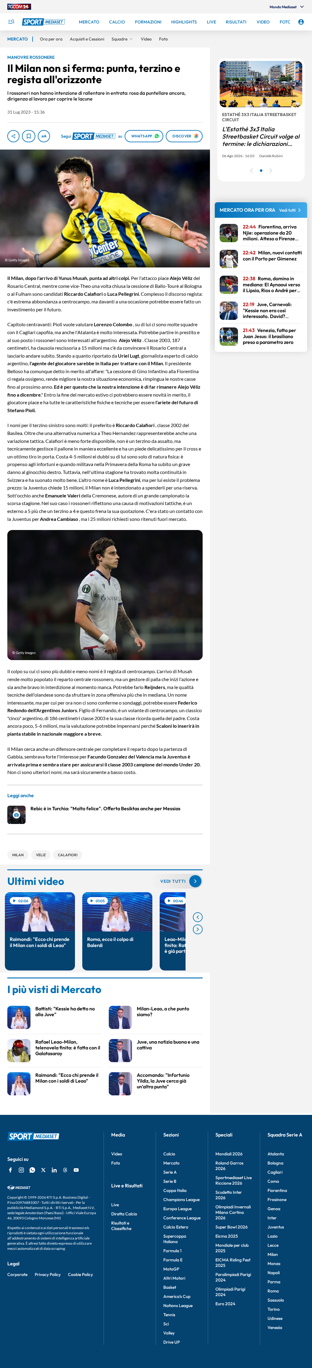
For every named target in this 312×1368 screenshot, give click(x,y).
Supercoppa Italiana (174, 1238)
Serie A (170, 1172)
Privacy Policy (48, 1274)
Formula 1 (172, 1250)
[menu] (11, 22)
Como (273, 1181)
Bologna (275, 1163)
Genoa (274, 1208)
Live (115, 1204)
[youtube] (76, 1170)
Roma (273, 1291)
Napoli (274, 1272)
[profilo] (301, 22)
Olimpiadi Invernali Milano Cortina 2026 (233, 1212)
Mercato (171, 1163)
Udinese (275, 1318)
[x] (43, 1170)
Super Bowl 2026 (231, 1227)
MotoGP (171, 1269)
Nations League (178, 1305)
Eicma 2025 (226, 1236)
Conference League (181, 1218)
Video (116, 1154)
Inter (272, 1218)
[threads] (65, 1170)
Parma (274, 1282)
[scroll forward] (198, 929)
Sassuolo (276, 1300)
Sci (166, 1324)
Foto (115, 1163)
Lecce (273, 1245)
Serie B (169, 1181)
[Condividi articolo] (13, 136)
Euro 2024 (225, 1303)
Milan (273, 1254)
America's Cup (176, 1296)
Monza (274, 1263)
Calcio (169, 1154)
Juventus (276, 1227)
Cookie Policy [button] (80, 1274)
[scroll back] (198, 917)
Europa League (177, 1208)
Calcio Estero (175, 1227)
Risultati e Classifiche (121, 1225)
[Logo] (44, 22)
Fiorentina (277, 1190)
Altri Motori (174, 1278)
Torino (274, 1309)
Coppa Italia (174, 1190)
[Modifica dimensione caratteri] (44, 136)
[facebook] (10, 1170)
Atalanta (276, 1154)
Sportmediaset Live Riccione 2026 (233, 1180)
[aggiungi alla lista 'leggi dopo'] (28, 136)
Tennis (169, 1314)
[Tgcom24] (19, 7)
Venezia (275, 1327)
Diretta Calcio (124, 1214)
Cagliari (275, 1172)
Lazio (273, 1236)
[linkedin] (54, 1170)
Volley (169, 1333)
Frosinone (277, 1199)
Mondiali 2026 (229, 1154)
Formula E (173, 1260)
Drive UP (171, 1342)
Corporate (17, 1274)
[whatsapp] (32, 1170)
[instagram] (21, 1170)
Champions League (181, 1199)
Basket (169, 1287)
